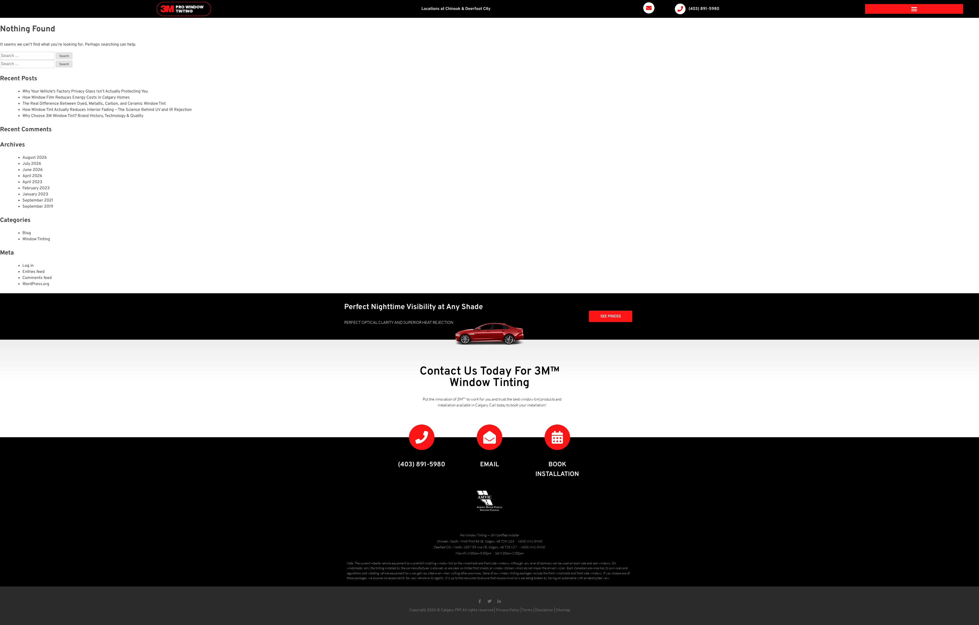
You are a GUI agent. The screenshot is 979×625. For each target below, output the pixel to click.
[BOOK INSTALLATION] (557, 437)
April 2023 (32, 182)
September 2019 (37, 206)
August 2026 (34, 157)
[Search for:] (28, 56)
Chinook (452, 8)
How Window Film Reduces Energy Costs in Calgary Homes (76, 97)
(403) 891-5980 (704, 8)
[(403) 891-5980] (680, 9)
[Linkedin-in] (499, 601)
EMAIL (489, 465)
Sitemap (563, 610)
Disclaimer (544, 610)
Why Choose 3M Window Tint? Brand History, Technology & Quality (82, 115)
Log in (28, 265)
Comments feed (37, 278)
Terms (527, 610)
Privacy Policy (508, 610)
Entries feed (33, 271)
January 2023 (35, 194)
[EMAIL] (489, 437)
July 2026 (31, 163)
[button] (914, 9)
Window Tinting (36, 239)
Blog (26, 233)
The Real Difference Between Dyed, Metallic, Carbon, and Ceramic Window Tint (94, 103)
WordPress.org (35, 284)
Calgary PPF (451, 610)
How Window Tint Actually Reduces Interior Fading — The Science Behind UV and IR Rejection (107, 109)
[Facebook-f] (480, 601)
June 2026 (32, 169)
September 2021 (37, 200)
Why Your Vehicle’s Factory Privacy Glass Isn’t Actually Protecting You (85, 91)
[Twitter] (489, 601)
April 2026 (32, 176)
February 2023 (36, 188)
